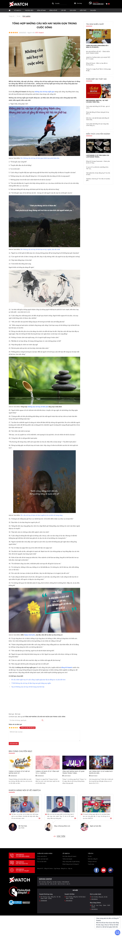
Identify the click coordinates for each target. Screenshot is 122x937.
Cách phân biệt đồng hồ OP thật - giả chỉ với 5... (98, 107)
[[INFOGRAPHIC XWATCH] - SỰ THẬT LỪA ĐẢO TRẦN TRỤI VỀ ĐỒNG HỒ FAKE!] (98, 91)
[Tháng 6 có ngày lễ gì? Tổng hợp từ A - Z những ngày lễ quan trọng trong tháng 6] (48, 762)
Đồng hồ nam (41, 10)
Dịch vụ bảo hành (95, 894)
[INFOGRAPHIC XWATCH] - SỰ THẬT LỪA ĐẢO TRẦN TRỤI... (97, 101)
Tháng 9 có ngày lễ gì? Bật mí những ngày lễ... (19, 772)
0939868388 (44, 900)
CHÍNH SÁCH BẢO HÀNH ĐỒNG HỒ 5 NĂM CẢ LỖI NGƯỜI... (97, 46)
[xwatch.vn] (19, 880)
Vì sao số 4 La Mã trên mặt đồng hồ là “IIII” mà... (97, 167)
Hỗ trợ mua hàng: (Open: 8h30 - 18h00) (101, 906)
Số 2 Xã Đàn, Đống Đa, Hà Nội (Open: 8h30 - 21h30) (76, 897)
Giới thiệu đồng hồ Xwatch (69, 856)
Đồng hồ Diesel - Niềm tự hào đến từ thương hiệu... (97, 64)
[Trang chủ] (9, 10)
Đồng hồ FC (40, 868)
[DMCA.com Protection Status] (26, 903)
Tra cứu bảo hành (41, 861)
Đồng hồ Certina (48, 868)
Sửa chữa (73, 10)
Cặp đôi (63, 10)
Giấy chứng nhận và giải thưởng (71, 861)
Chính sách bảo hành (42, 859)
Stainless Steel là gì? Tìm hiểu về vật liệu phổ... (98, 179)
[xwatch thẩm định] (19, 891)
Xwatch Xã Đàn (69, 894)
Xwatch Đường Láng (46, 894)
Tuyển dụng (91, 864)
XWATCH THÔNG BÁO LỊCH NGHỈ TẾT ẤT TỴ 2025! (98, 58)
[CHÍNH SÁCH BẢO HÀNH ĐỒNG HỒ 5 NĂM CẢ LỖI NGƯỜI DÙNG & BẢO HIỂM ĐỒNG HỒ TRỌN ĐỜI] (98, 36)
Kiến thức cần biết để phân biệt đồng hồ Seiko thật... (97, 118)
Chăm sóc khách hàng (44, 853)
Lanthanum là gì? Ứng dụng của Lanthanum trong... (97, 156)
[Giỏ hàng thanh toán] (106, 4)
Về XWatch (17, 10)
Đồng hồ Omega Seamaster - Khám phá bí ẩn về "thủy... (98, 162)
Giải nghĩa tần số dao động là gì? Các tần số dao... (98, 173)
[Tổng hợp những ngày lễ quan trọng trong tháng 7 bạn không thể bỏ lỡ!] (74, 762)
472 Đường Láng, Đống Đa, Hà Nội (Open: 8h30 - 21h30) (50, 897)
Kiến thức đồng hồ (92, 859)
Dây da (70, 868)
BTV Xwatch (39, 32)
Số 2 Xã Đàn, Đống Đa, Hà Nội (99, 897)
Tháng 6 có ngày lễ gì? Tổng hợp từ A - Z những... (47, 772)
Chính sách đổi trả (42, 856)
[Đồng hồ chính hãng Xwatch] (18, 4)
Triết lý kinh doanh (67, 859)
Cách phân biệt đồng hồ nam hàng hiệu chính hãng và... (97, 124)
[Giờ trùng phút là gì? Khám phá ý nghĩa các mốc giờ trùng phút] (101, 762)
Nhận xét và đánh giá (15, 724)
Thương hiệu (29, 10)
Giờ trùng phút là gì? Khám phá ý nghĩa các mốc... (101, 772)
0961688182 (98, 4)
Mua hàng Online (95, 902)
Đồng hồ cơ (64, 868)
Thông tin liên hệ (92, 861)
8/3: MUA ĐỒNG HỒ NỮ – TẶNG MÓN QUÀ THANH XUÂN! (98, 52)
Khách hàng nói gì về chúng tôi (71, 864)
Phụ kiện (93, 10)
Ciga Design (57, 868)
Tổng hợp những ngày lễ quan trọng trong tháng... (73, 772)
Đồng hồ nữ (53, 10)
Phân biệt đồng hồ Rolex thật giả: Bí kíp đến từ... (97, 113)
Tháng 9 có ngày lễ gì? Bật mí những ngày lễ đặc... (98, 69)
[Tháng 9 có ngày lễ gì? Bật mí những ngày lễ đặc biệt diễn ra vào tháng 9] (21, 762)
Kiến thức (83, 10)
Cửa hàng (79, 3)
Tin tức (90, 856)
